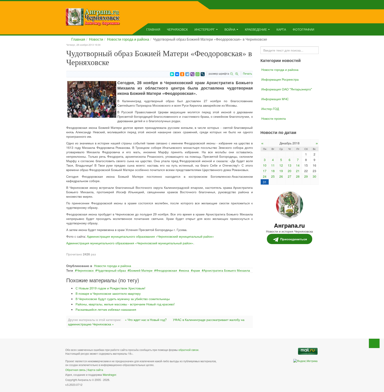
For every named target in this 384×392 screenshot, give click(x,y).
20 (289, 171)
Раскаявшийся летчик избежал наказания (106, 309)
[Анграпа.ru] (92, 16)
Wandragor (109, 374)
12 (281, 165)
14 (298, 165)
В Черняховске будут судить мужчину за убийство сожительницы (123, 298)
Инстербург (204, 29)
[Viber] (192, 74)
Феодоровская (166, 270)
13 (289, 165)
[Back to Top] (374, 343)
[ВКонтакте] (177, 74)
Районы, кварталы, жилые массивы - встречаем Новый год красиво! (125, 304)
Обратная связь (75, 370)
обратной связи (188, 350)
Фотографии (303, 29)
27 (289, 176)
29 (306, 176)
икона (185, 270)
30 (314, 176)
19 (281, 171)
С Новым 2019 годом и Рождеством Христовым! (110, 288)
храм (196, 270)
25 (273, 176)
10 (264, 165)
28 (298, 176)
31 (264, 182)
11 (273, 165)
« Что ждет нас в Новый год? (146, 319)
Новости (96, 39)
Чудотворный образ (111, 270)
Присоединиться (293, 239)
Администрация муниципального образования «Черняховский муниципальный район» (150, 236)
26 (281, 176)
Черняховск (177, 29)
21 (298, 171)
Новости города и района (128, 39)
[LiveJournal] (203, 74)
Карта (281, 29)
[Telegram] (187, 74)
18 (273, 171)
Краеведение (256, 29)
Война (229, 29)
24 (264, 176)
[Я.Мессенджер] (172, 74)
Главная (153, 29)
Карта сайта (95, 370)
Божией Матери (140, 270)
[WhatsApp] (198, 74)
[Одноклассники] (182, 74)
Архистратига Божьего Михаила (227, 270)
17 (264, 171)
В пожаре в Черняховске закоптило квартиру (108, 293)
